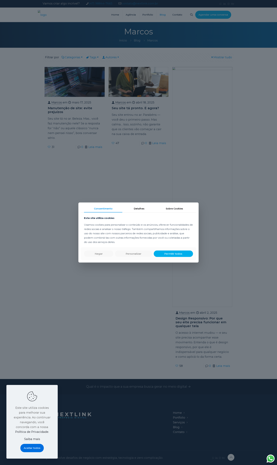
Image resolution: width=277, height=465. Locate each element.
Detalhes (139, 208)
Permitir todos (173, 253)
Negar (99, 253)
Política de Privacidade (31, 432)
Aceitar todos (32, 447)
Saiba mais (32, 439)
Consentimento (103, 208)
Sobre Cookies (174, 208)
